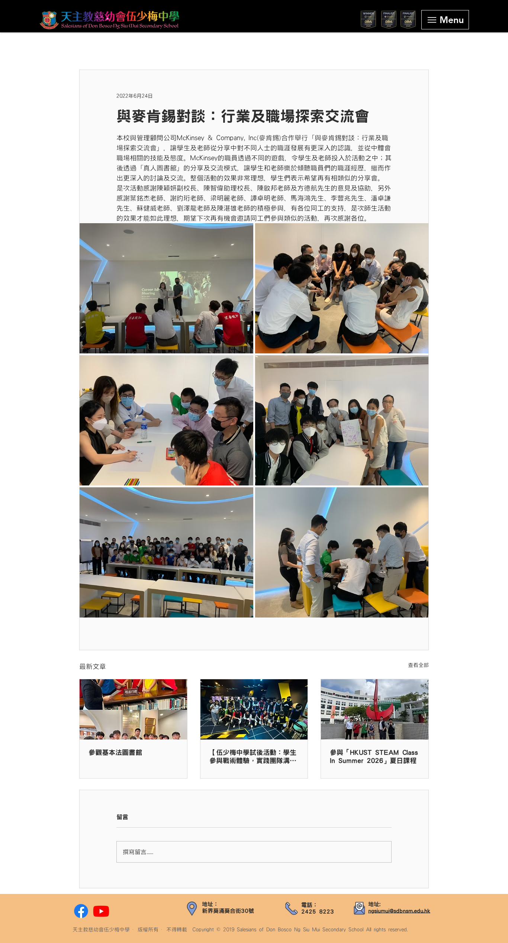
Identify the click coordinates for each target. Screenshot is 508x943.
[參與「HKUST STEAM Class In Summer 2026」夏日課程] (374, 709)
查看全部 (418, 665)
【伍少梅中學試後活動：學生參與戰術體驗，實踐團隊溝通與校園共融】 (252, 757)
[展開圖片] (166, 288)
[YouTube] (101, 911)
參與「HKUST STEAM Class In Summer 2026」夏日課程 (374, 756)
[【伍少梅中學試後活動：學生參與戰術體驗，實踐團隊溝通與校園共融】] (254, 709)
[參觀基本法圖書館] (133, 709)
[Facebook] (81, 911)
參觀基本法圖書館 (115, 752)
